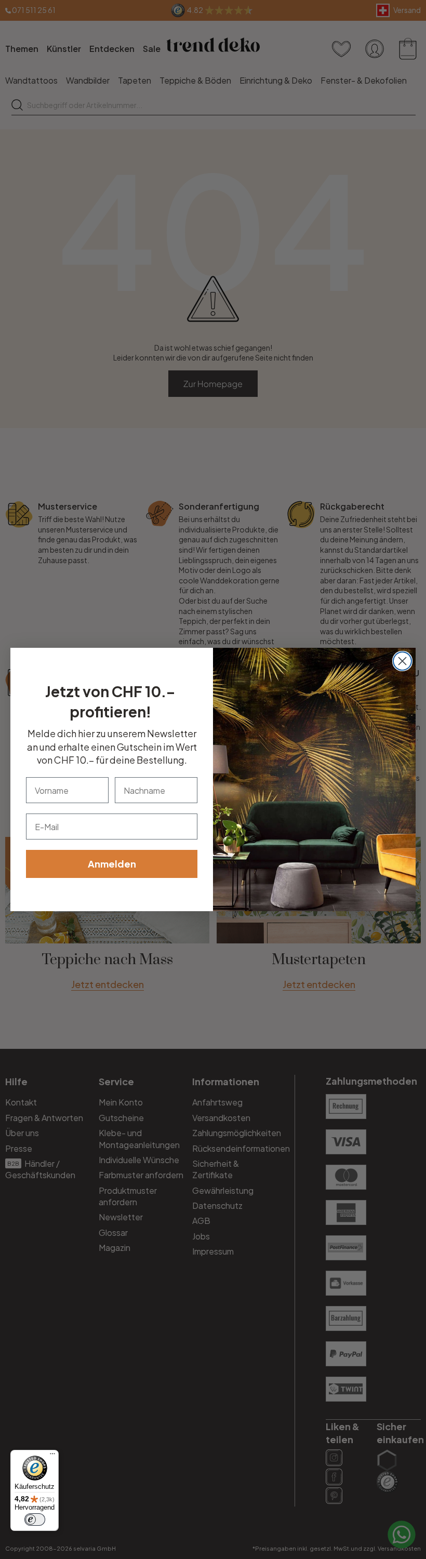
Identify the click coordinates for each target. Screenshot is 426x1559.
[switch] (34, 1519)
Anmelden (112, 864)
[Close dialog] (402, 661)
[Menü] (52, 1456)
